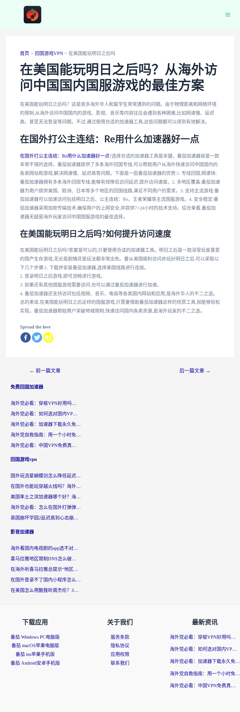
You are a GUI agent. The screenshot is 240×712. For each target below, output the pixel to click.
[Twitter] (37, 337)
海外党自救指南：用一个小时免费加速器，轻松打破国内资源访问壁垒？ (46, 434)
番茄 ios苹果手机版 (35, 654)
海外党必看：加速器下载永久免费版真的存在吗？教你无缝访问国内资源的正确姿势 (46, 424)
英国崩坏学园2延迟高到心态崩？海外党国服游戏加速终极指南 (46, 517)
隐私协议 (120, 645)
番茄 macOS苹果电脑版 (35, 645)
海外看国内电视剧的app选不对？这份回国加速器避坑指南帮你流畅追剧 (46, 548)
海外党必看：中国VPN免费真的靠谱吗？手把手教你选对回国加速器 (46, 445)
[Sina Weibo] (48, 337)
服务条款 (120, 637)
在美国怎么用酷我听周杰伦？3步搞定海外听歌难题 (46, 590)
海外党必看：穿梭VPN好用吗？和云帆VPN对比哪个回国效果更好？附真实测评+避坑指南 (46, 403)
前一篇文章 (45, 370)
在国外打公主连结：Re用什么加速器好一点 (64, 155)
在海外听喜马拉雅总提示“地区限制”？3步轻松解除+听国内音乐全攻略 (46, 569)
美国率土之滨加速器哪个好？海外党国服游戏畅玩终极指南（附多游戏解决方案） (46, 496)
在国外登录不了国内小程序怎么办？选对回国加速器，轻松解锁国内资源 (46, 579)
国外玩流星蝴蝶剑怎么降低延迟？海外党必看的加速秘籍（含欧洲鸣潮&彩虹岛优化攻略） (46, 475)
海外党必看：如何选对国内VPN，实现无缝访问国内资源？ (46, 413)
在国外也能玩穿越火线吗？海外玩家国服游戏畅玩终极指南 (46, 486)
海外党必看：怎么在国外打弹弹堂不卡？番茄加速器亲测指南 (46, 507)
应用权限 (120, 654)
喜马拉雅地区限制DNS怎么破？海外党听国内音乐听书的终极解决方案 (46, 558)
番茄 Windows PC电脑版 (35, 637)
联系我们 (120, 663)
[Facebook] (25, 337)
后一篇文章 (194, 370)
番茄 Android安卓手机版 (35, 663)
